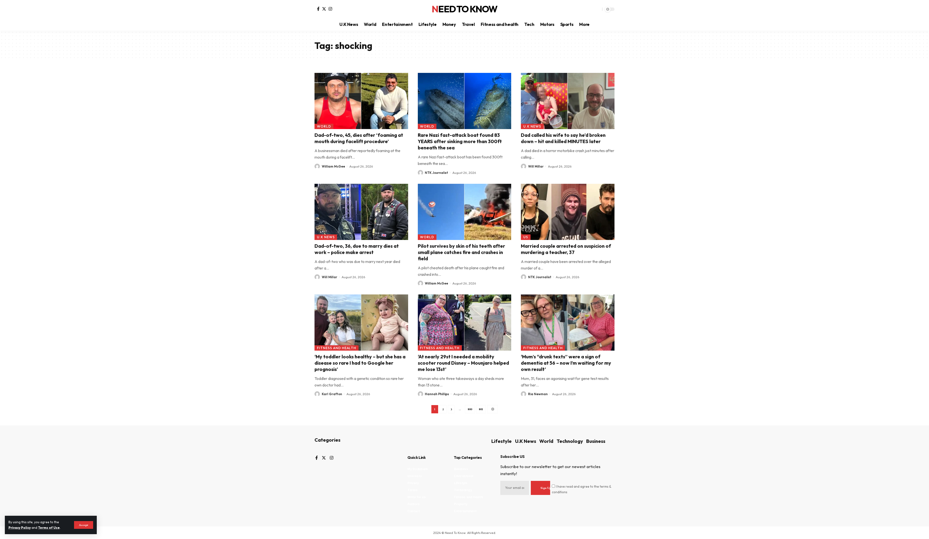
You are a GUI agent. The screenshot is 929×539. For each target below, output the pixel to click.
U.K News (532, 126)
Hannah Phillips (437, 394)
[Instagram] (330, 9)
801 (481, 409)
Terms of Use (49, 527)
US (525, 237)
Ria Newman (538, 394)
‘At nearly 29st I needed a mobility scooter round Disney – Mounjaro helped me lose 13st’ (463, 363)
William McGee (333, 166)
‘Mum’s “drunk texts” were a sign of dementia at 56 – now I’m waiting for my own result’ (566, 363)
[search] (597, 9)
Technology (570, 441)
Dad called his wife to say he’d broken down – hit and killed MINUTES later (563, 138)
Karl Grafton (332, 394)
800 (470, 409)
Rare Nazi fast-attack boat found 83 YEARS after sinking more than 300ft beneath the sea (460, 141)
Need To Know (464, 9)
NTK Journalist (436, 173)
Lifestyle (501, 441)
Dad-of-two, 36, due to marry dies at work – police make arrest (357, 249)
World (324, 126)
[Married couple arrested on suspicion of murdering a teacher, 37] (567, 212)
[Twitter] (324, 9)
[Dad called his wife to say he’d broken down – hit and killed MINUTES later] (567, 101)
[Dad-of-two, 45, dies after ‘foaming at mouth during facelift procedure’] (361, 101)
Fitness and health (336, 348)
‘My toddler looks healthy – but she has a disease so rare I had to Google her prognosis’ (360, 363)
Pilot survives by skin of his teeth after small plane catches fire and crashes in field (461, 252)
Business (595, 441)
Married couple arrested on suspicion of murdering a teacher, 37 (566, 249)
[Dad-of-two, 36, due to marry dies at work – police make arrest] (361, 212)
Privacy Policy (19, 527)
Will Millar (536, 166)
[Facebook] (318, 9)
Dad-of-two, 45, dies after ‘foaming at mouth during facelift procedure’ (359, 138)
